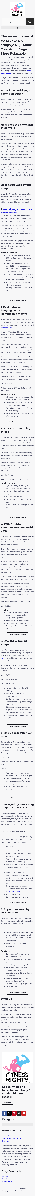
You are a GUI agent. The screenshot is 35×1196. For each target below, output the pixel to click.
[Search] (30, 21)
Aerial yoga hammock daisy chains (16, 211)
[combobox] (13, 21)
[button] (17, 27)
